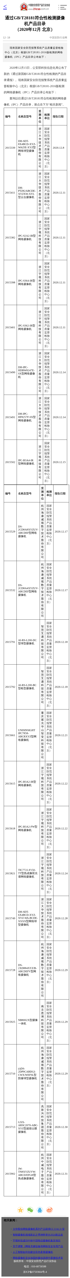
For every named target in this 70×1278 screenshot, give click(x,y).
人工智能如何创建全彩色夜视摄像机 (33, 1252)
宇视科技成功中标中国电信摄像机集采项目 (36, 1240)
